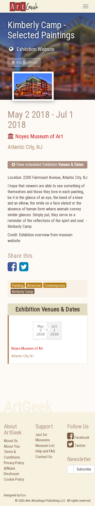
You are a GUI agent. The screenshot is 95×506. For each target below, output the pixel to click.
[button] (24, 62)
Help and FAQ (45, 451)
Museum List (44, 445)
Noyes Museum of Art (27, 348)
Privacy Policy (14, 463)
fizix (23, 495)
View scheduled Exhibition (49, 164)
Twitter (79, 445)
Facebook (81, 437)
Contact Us (43, 456)
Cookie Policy (14, 479)
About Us (11, 440)
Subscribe (84, 469)
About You (12, 446)
